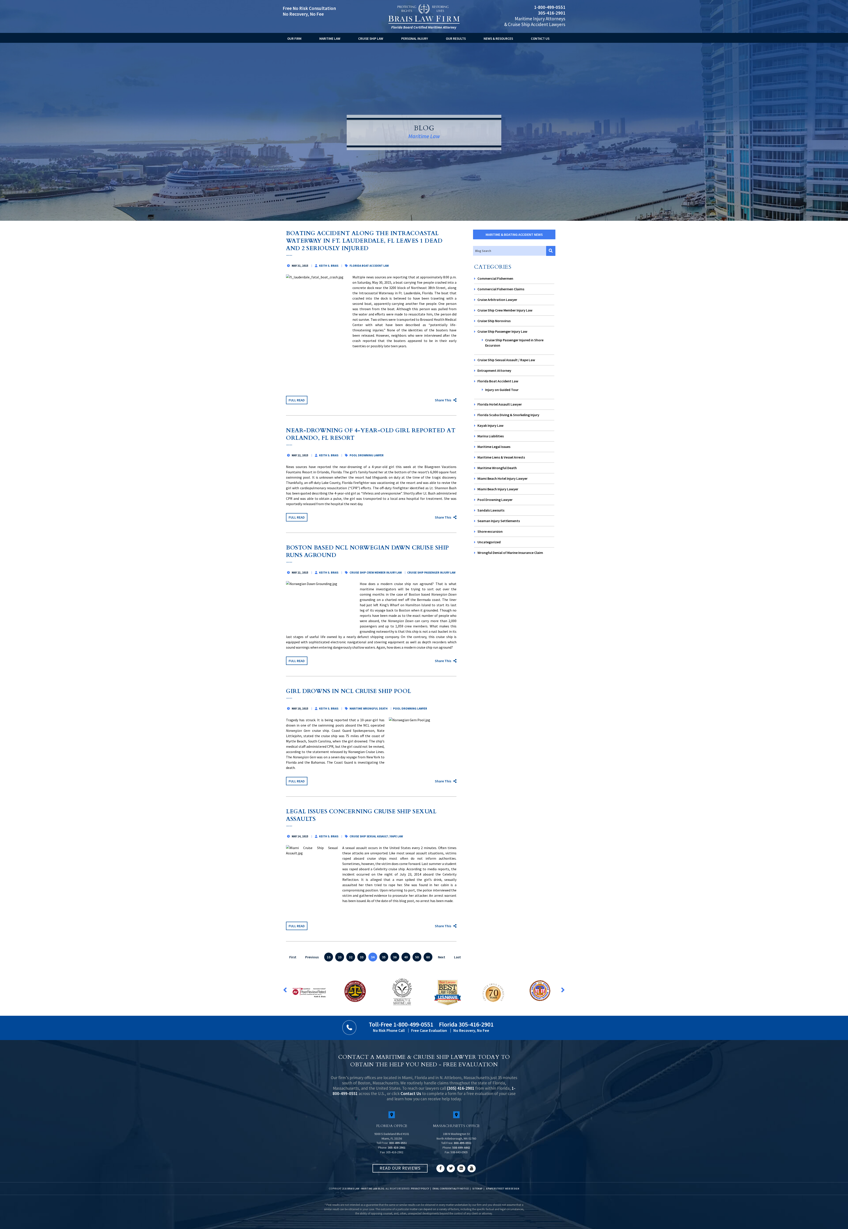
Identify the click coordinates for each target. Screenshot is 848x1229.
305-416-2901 (551, 13)
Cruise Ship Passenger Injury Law (502, 331)
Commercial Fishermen (495, 278)
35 (384, 957)
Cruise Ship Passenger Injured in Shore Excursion (514, 342)
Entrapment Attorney (494, 370)
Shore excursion (490, 531)
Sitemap (477, 1188)
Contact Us (540, 38)
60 (428, 957)
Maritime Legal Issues (493, 446)
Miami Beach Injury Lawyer (497, 489)
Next (441, 957)
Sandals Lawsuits (490, 510)
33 (361, 957)
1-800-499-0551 (549, 7)
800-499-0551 (398, 1143)
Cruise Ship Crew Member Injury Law (504, 310)
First (292, 957)
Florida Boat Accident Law (497, 381)
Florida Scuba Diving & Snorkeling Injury (508, 415)
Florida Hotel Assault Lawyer (499, 404)
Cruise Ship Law (370, 38)
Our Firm (294, 38)
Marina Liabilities (490, 436)
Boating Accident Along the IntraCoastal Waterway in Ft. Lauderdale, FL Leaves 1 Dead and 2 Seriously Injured (364, 241)
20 (339, 957)
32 (350, 957)
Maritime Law (329, 38)
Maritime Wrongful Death (497, 468)
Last (457, 957)
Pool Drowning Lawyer (495, 499)
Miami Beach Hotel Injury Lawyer (502, 478)
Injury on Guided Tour (502, 389)
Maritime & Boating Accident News (514, 234)
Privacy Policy (420, 1188)
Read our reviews (400, 1168)
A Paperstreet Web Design (502, 1188)
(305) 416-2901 (460, 1088)
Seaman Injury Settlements (498, 521)
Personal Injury (414, 38)
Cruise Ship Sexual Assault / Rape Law (506, 360)
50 (417, 957)
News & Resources (498, 38)
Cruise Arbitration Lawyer (497, 299)
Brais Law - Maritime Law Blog (365, 1188)
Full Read (297, 400)
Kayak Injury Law (490, 425)
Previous (312, 957)
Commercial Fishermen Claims (500, 289)
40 (406, 957)
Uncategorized (489, 542)
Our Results (456, 38)
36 (395, 957)
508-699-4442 (461, 1148)
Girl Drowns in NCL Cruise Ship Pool (348, 691)
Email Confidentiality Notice (451, 1188)
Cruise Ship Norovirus (494, 321)
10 (328, 957)
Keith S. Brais (328, 265)
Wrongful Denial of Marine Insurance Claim (510, 552)
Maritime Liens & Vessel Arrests (501, 457)
